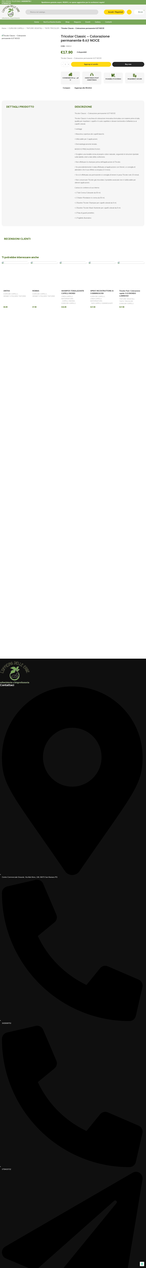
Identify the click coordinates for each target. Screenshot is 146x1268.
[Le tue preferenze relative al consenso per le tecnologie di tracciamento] (142, 1264)
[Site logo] (11, 12)
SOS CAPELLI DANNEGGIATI (102, 303)
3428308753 (25, 1)
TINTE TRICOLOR (52, 28)
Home (4, 28)
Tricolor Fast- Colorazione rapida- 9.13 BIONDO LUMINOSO (129, 293)
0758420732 (6, 3)
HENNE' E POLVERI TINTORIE (14, 296)
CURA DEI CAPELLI (16, 28)
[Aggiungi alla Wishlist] (25, 264)
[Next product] (143, 28)
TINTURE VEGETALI (34, 28)
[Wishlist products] (129, 12)
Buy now (128, 64)
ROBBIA (35, 291)
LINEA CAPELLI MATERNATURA (67, 297)
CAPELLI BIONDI (68, 301)
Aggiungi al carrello (91, 64)
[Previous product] (138, 28)
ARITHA (6, 291)
